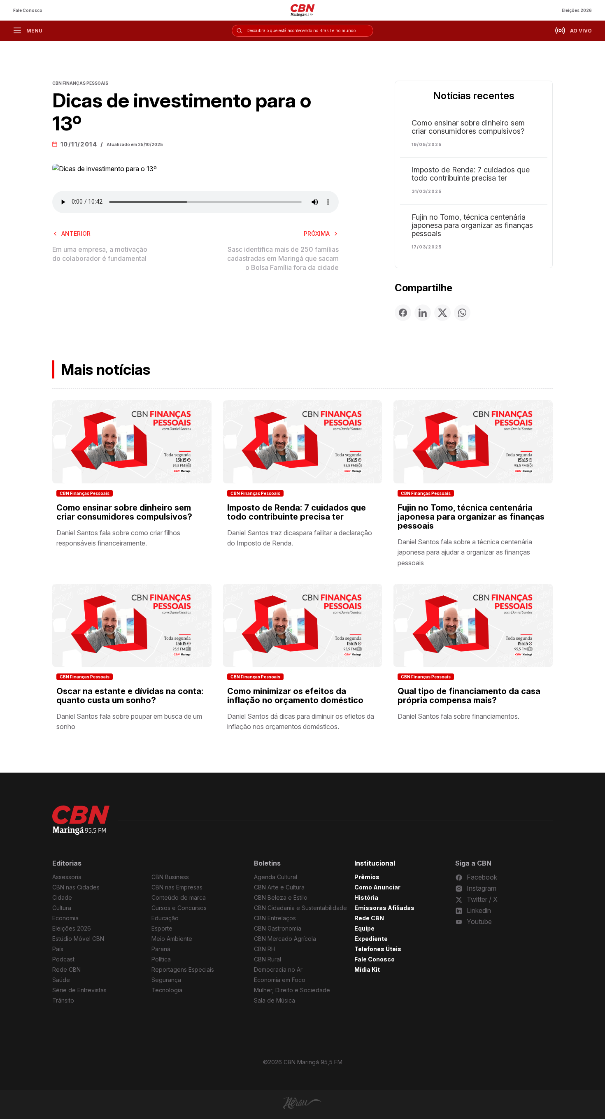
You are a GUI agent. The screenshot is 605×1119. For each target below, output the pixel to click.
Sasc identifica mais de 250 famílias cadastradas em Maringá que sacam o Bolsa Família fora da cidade (283, 258)
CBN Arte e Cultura (279, 887)
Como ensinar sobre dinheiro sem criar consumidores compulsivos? (468, 127)
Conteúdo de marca (178, 897)
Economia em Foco (279, 979)
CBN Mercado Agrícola (285, 938)
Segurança (166, 979)
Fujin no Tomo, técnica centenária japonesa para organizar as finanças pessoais (472, 225)
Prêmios (366, 876)
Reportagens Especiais (182, 969)
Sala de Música (274, 1000)
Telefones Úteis (377, 948)
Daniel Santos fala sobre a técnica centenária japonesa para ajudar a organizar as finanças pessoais (465, 552)
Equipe (364, 928)
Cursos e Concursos (179, 907)
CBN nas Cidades (76, 887)
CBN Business (170, 876)
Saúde (61, 979)
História (366, 897)
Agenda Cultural (275, 876)
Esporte (161, 928)
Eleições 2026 (577, 10)
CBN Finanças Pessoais (84, 493)
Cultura (61, 907)
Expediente (371, 938)
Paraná (160, 948)
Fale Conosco (27, 10)
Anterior (76, 233)
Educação (165, 918)
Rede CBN (66, 969)
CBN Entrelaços (275, 918)
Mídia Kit (367, 969)
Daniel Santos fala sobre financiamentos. (458, 716)
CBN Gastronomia (277, 928)
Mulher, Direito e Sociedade (292, 990)
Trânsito (63, 1000)
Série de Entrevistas (79, 990)
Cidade (62, 897)
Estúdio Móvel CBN (78, 938)
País (57, 948)
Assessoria (66, 876)
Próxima (317, 233)
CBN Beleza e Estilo (280, 897)
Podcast (63, 959)
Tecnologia (166, 990)
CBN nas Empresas (176, 887)
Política (161, 959)
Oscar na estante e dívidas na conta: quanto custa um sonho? (129, 695)
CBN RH (264, 948)
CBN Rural (267, 959)
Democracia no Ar (278, 969)
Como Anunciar (377, 887)
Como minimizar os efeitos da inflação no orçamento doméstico (295, 695)
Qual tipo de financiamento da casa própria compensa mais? (469, 695)
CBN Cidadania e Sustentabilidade (300, 907)
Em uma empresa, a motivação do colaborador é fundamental (99, 253)
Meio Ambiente (171, 938)
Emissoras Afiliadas (384, 907)
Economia (65, 918)
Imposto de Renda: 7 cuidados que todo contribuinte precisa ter (471, 174)
